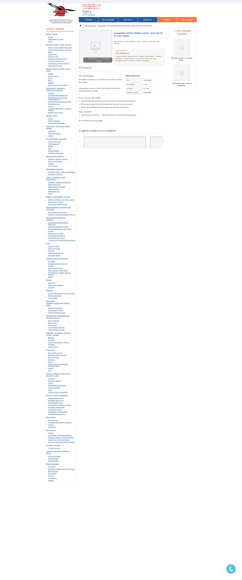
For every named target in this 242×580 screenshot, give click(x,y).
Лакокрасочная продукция (57, 258)
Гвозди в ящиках (54, 121)
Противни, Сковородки (56, 407)
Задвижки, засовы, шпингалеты (59, 182)
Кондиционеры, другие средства (59, 50)
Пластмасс (50, 350)
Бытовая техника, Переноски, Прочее (61, 469)
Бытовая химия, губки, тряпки (58, 45)
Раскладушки (52, 298)
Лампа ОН (51, 283)
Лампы (49, 280)
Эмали (50, 277)
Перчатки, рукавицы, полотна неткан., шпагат (58, 334)
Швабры (51, 83)
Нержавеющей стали (55, 403)
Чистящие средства (55, 66)
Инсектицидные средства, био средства (58, 208)
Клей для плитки (54, 249)
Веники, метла (53, 76)
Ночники (51, 287)
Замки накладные (54, 185)
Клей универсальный (55, 253)
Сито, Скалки (52, 166)
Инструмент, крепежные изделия (56, 219)
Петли (50, 119)
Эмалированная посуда (56, 414)
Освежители (52, 54)
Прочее (50, 106)
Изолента (51, 379)
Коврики (51, 93)
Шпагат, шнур (53, 347)
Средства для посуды (56, 61)
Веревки (51, 338)
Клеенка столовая (54, 381)
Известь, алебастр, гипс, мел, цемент (61, 200)
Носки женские (53, 458)
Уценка (50, 37)
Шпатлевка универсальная (57, 204)
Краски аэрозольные (55, 268)
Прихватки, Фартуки (55, 174)
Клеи (48, 243)
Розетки (51, 476)
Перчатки (51, 340)
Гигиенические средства (56, 139)
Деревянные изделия (55, 156)
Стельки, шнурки (53, 445)
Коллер (50, 266)
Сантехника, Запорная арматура (60, 435)
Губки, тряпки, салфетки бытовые (60, 48)
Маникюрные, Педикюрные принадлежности (58, 98)
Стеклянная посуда (55, 410)
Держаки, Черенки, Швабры (58, 159)
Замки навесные (54, 191)
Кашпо (50, 362)
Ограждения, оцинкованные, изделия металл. (58, 317)
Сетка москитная (54, 388)
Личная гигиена (53, 151)
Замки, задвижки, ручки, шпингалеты (56, 178)
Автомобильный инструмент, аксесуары (58, 223)
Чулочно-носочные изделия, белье (58, 452)
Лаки (49, 149)
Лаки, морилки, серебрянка (57, 270)
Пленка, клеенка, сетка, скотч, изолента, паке (58, 375)
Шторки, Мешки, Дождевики (58, 392)
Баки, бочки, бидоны (55, 353)
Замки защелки (53, 189)
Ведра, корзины (53, 357)
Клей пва (51, 251)
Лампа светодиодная (55, 285)
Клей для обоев (53, 246)
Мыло (50, 52)
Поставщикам (108, 20)
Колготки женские (54, 456)
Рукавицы (51, 345)
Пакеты (50, 383)
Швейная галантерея (55, 113)
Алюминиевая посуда (56, 398)
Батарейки (52, 467)
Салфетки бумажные (55, 153)
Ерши (50, 78)
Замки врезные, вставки (56, 187)
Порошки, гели (53, 57)
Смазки (50, 136)
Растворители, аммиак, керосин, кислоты (59, 274)
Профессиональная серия (57, 59)
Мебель (49, 290)
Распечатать (86, 68)
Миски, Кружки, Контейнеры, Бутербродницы (58, 365)
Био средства (53, 420)
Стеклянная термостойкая (57, 412)
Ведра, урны (52, 323)
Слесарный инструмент (56, 236)
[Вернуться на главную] (80, 26)
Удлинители (52, 478)
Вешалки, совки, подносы (57, 355)
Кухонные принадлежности (58, 95)
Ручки (50, 194)
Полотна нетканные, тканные (58, 342)
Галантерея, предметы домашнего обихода (55, 89)
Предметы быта (54, 104)
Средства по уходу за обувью (58, 63)
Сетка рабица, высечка (56, 327)
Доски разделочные (55, 161)
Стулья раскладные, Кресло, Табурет (61, 293)
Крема (50, 146)
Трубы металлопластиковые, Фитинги (61, 442)
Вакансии (147, 20)
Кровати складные (54, 296)
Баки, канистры (53, 321)
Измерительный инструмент (58, 227)
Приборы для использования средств (61, 215)
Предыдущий (79, 141)
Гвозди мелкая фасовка (56, 123)
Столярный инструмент (56, 238)
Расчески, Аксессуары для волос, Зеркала (60, 109)
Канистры (51, 360)
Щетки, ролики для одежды (57, 85)
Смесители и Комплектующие (58, 440)
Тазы (50, 371)
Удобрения (52, 427)
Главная (88, 20)
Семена (51, 425)
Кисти (50, 81)
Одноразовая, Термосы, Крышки (59, 405)
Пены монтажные (54, 133)
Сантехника (51, 430)
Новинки (167, 20)
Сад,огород (51, 417)
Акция (50, 41)
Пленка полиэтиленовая (57, 385)
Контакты (128, 20)
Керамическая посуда (56, 400)
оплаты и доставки (150, 58)
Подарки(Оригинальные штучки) (59, 102)
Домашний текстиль (54, 169)
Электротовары (52, 464)
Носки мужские (53, 461)
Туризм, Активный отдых (57, 313)
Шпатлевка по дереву (56, 202)
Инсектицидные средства (57, 212)
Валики (50, 74)
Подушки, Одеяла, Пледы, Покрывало (61, 172)
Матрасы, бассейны (55, 308)
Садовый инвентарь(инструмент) (60, 422)
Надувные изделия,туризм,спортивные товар (57, 303)
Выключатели (53, 471)
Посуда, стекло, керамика (56, 395)
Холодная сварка (54, 255)
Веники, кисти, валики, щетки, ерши (58, 70)
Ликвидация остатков (55, 39)
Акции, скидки (51, 34)
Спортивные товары (55, 310)
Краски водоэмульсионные (57, 264)
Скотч (50, 390)
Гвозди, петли (51, 116)
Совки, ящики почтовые (56, 330)
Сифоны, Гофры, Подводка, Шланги (61, 438)
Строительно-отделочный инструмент (62, 240)
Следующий (163, 141)
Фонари (51, 480)
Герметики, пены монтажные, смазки (58, 127)
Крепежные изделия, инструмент (60, 229)
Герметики (52, 131)
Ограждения (52, 325)
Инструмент (52, 474)
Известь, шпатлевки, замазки (58, 197)
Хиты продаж (187, 20)
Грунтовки (51, 261)
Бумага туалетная (54, 142)
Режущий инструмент (55, 233)
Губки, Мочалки (53, 144)
